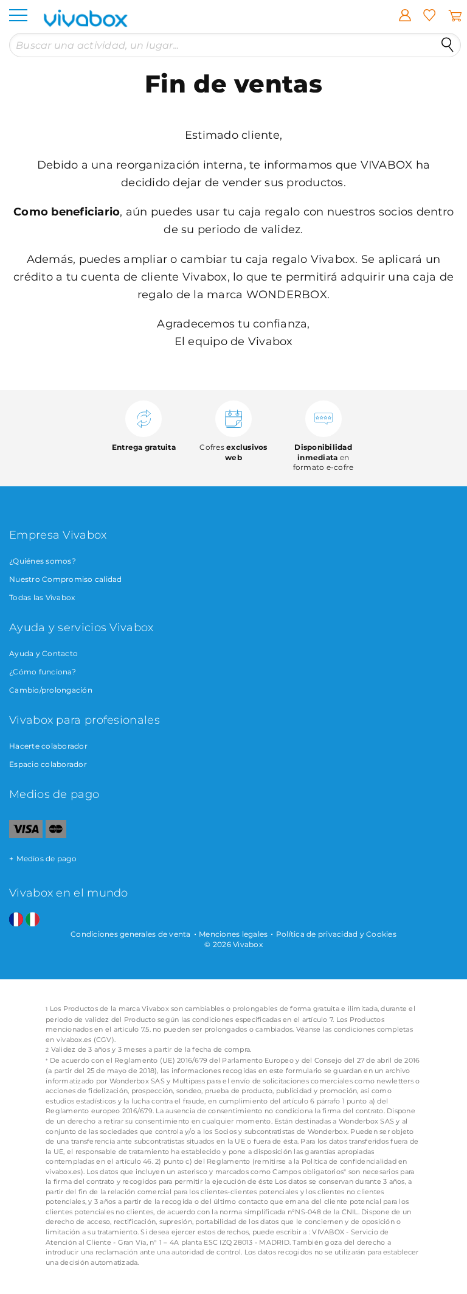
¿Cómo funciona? (42, 671)
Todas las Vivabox (42, 597)
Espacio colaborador (48, 764)
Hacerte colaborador (48, 745)
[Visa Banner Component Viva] (26, 835)
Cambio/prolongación (50, 689)
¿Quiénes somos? (42, 560)
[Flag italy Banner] (33, 920)
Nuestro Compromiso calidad (65, 579)
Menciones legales (233, 934)
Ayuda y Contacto (43, 653)
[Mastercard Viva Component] (56, 835)
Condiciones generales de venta (131, 934)
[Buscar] (447, 45)
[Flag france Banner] (16, 920)
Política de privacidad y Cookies (336, 934)
